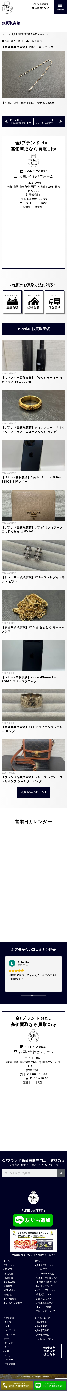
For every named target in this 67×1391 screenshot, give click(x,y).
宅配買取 (55, 307)
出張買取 (33, 307)
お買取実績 (35, 41)
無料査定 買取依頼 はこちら (49, 1351)
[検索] (61, 1173)
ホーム (5, 34)
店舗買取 (12, 307)
